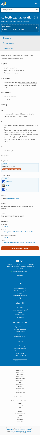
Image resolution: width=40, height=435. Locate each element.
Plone (6, 226)
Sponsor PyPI (20, 334)
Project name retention (19, 295)
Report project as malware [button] (20, 248)
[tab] (20, 38)
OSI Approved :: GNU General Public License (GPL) (18, 232)
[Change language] (36, 3)
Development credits (19, 336)
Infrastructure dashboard (19, 310)
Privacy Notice (19, 353)
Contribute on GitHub (19, 329)
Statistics (20, 312)
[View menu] (31, 3)
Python (6, 237)
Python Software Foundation (23, 429)
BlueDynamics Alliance (13, 199)
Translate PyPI (19, 331)
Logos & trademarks (20, 315)
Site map (29, 431)
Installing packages (19, 288)
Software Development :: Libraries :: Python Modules (19, 243)
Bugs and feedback (20, 327)
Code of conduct (19, 351)
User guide (19, 293)
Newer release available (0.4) (11, 169)
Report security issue (20, 348)
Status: (20, 271)
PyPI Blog (19, 308)
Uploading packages (19, 291)
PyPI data (5, 163)
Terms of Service (19, 346)
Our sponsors (20, 317)
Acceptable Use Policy (19, 355)
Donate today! (20, 275)
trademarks (10, 429)
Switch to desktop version (20, 361)
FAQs (20, 298)
